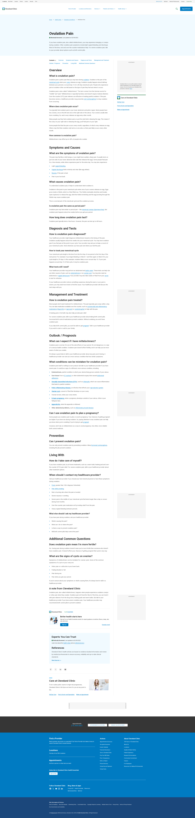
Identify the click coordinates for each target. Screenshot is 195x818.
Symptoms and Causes (72, 60)
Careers (182, 1)
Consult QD (70, 788)
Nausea (54, 173)
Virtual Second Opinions (106, 766)
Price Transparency (105, 758)
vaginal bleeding (60, 166)
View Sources (56, 660)
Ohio (36, 1)
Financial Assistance (105, 750)
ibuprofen (61, 309)
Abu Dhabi (10, 1)
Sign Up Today (53, 773)
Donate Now (189, 1)
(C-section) (67, 375)
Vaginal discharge (57, 169)
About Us (126, 744)
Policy (131, 88)
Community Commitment (130, 758)
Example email (106, 624)
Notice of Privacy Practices (125, 804)
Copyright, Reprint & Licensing (94, 804)
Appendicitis (56, 404)
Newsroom (87, 788)
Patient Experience (128, 752)
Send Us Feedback (53, 804)
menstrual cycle (54, 82)
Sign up (64, 624)
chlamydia (86, 382)
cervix (106, 276)
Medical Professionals (174, 1)
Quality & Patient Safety (130, 750)
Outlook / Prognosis (54, 63)
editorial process (79, 643)
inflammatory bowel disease (84, 408)
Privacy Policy (116, 804)
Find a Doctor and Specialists (125, 106)
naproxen (69, 309)
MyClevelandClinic (72, 791)
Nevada (31, 1)
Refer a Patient (103, 761)
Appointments (186, 9)
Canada (16, 1)
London (26, 1)
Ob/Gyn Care (120, 102)
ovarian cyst (88, 273)
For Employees (128, 763)
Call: (53, 812)
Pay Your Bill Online (104, 755)
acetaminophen (79, 309)
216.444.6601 (77, 725)
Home (50, 19)
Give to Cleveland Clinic (106, 752)
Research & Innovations (130, 755)
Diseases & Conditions (69, 19)
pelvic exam (89, 270)
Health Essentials (79, 788)
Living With (74, 63)
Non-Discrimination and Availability (57, 807)
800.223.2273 (159, 1)
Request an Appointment (118, 725)
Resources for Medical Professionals (133, 766)
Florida (21, 1)
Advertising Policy (72, 804)
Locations (126, 747)
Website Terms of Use (107, 804)
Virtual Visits (103, 769)
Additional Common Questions (87, 63)
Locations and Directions (85, 9)
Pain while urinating (58, 489)
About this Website (63, 804)
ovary (68, 82)
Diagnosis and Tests (86, 60)
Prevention (65, 63)
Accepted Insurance (105, 744)
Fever (53, 485)
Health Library (58, 19)
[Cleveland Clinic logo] (55, 612)
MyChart (166, 1)
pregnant (86, 326)
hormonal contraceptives (99, 445)
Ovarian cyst (56, 391)
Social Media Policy (82, 804)
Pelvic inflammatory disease (61, 388)
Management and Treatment (101, 60)
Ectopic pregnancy (58, 398)
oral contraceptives (90, 99)
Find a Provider (72, 9)
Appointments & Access (106, 741)
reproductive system (96, 388)
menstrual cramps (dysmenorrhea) (93, 209)
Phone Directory (104, 763)
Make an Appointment (123, 109)
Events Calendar (104, 747)
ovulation (86, 80)
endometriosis (75, 273)
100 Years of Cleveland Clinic (131, 741)
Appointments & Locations (97, 725)
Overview (61, 60)
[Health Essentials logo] (68, 612)
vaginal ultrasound (64, 276)
